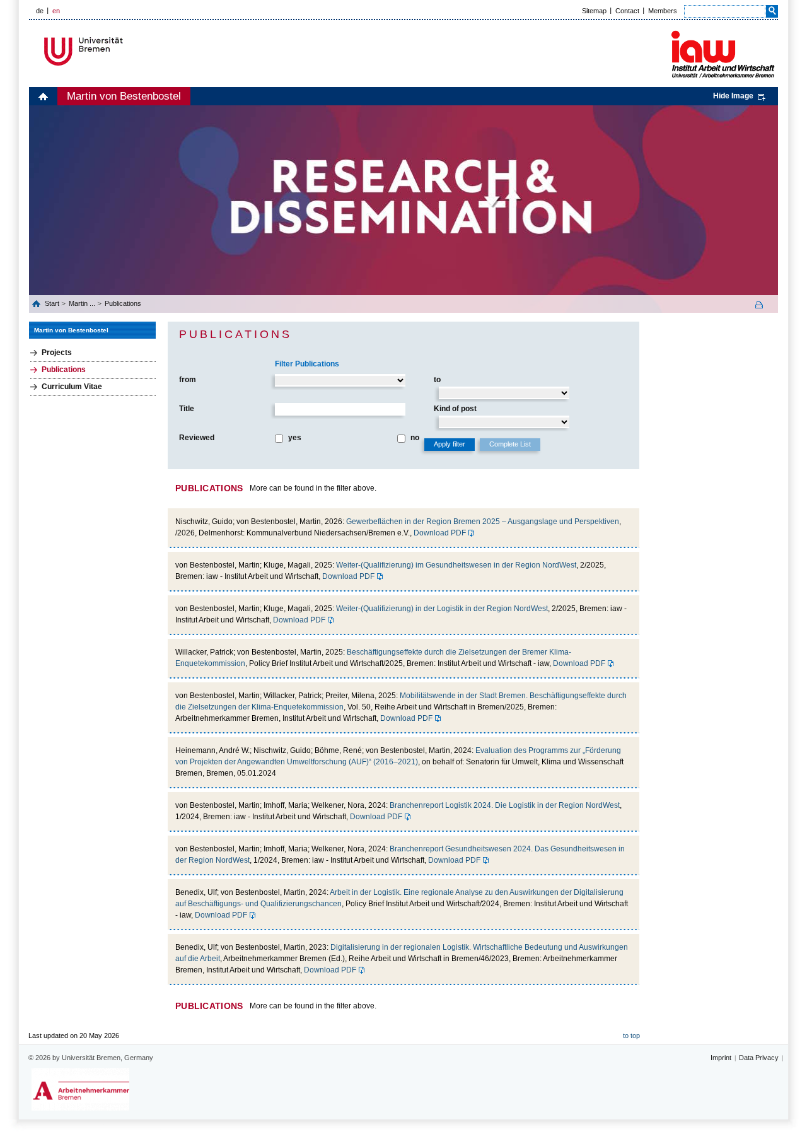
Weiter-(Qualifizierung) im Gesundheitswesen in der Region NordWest (456, 565)
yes (294, 437)
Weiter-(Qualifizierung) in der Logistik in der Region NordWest (442, 608)
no (414, 437)
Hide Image (733, 95)
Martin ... (82, 303)
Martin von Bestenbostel (124, 96)
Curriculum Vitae (72, 386)
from (187, 379)
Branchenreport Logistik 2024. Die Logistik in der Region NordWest (505, 805)
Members (662, 11)
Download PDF (440, 532)
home (43, 96)
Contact (627, 11)
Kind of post (455, 408)
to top (631, 1035)
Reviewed (196, 437)
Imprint (721, 1057)
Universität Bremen (125, 51)
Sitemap (594, 11)
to (437, 379)
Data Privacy (759, 1057)
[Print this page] (763, 304)
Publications (123, 303)
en (56, 11)
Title (186, 408)
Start (53, 303)
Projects (57, 352)
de (40, 11)
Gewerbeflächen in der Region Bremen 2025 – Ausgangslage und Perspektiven (482, 521)
